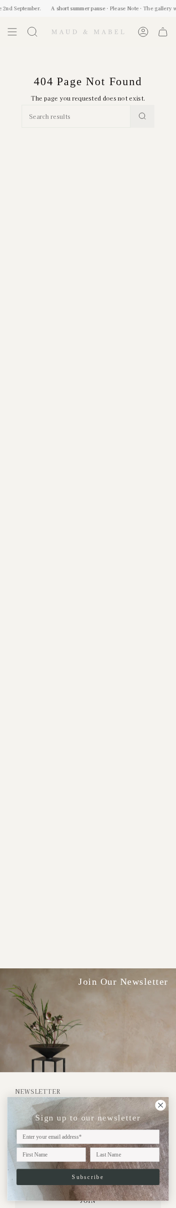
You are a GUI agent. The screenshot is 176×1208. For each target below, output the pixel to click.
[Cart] (163, 32)
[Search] (142, 116)
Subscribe (88, 1177)
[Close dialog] (160, 1105)
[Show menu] (12, 32)
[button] (32, 32)
